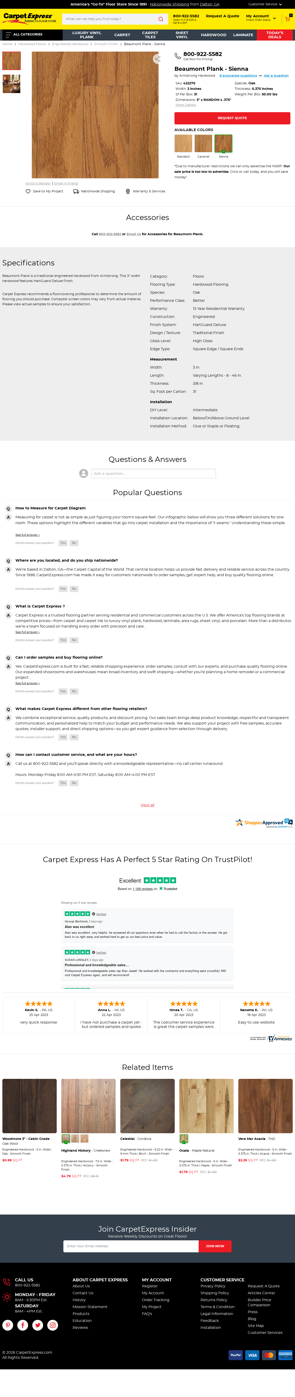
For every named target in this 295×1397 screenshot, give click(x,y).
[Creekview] (66, 1138)
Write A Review (37, 183)
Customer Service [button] (263, 4)
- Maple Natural (197, 1150)
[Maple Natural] (184, 1138)
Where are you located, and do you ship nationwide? (66, 560)
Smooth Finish (106, 44)
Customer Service (223, 1280)
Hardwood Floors (32, 44)
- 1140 (256, 1139)
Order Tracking (155, 1300)
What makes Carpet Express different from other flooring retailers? (81, 709)
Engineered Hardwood (70, 44)
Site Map (256, 1326)
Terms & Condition (218, 1307)
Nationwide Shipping (169, 4)
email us (134, 234)
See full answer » (27, 535)
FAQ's (147, 1314)
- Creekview (85, 1150)
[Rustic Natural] (84, 1138)
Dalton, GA (209, 4)
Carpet (122, 35)
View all (147, 805)
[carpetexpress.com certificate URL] (271, 1037)
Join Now (215, 1246)
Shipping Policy (215, 1293)
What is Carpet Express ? (40, 606)
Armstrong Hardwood (197, 75)
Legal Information (217, 1314)
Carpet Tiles (150, 35)
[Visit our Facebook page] (22, 1325)
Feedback (210, 1321)
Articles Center (261, 1293)
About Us (81, 1286)
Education (82, 1321)
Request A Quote (264, 1286)
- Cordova (135, 1139)
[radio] (183, 147)
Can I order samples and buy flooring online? (59, 657)
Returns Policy (214, 1300)
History (79, 1300)
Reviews (80, 1327)
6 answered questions (238, 75)
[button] (261, 17)
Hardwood (213, 35)
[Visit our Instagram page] (52, 1325)
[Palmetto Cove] (75, 1138)
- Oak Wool (27, 1141)
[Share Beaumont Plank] (158, 59)
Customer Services (265, 1333)
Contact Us (83, 1293)
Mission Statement (90, 1307)
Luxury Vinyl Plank (86, 35)
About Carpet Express (100, 1280)
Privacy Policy (213, 1286)
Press (253, 1312)
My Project (152, 1307)
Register (150, 1286)
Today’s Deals (274, 35)
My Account (157, 1280)
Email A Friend (66, 183)
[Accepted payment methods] (261, 1354)
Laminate (243, 35)
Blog (252, 1319)
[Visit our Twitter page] (37, 1325)
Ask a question (276, 75)
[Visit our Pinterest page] (7, 1325)
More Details (186, 105)
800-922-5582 (110, 234)
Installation (211, 1327)
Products (81, 1314)
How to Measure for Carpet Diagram (50, 508)
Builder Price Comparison (259, 1302)
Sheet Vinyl (182, 35)
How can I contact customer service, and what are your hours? (76, 755)
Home (7, 44)
